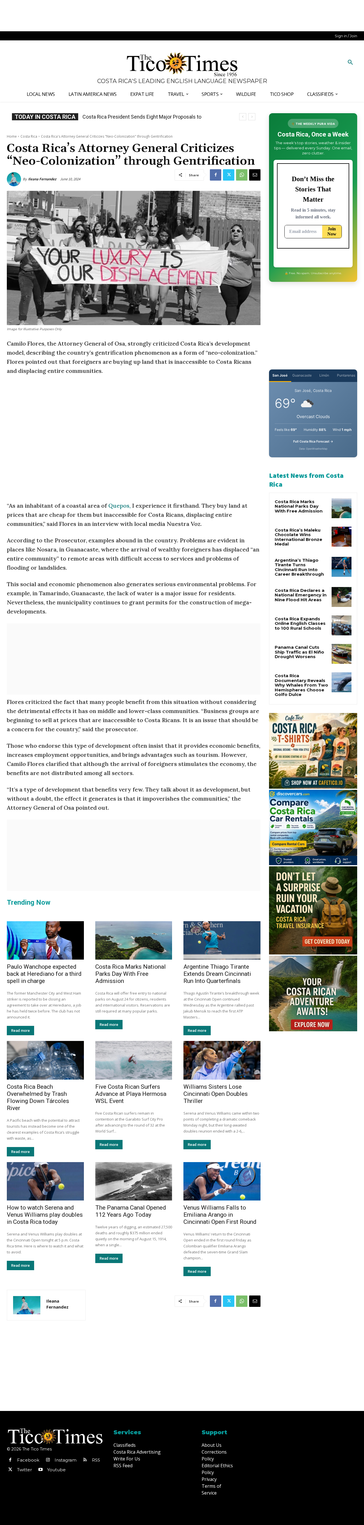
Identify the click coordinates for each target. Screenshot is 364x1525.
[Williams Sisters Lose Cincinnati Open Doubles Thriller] (221, 1060)
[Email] (254, 175)
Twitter (24, 1469)
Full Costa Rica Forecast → (313, 441)
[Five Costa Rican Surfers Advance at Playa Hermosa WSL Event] (133, 1060)
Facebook (28, 1460)
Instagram (65, 1460)
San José (280, 375)
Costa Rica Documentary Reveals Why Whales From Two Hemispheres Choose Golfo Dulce (301, 685)
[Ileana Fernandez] (15, 179)
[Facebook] (215, 175)
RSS (96, 1460)
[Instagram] (47, 1460)
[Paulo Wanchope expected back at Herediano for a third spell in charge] (45, 940)
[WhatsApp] (241, 175)
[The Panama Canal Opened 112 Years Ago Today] (133, 1181)
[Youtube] (40, 1469)
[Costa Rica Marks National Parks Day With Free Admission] (133, 940)
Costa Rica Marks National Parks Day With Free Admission (130, 973)
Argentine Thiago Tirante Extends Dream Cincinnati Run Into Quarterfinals (217, 973)
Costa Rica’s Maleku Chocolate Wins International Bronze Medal (298, 537)
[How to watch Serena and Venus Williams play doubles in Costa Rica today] (45, 1181)
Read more (20, 1030)
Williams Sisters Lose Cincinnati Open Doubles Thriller (215, 1093)
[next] (251, 116)
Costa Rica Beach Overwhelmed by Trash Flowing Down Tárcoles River (38, 1097)
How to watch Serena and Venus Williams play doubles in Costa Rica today (45, 1214)
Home (12, 136)
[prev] (242, 116)
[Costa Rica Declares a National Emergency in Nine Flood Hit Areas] (341, 597)
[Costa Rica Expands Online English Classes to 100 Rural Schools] (341, 625)
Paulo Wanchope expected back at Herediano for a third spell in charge (44, 973)
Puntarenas (346, 375)
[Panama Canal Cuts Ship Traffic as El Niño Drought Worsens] (341, 654)
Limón (324, 375)
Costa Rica (28, 136)
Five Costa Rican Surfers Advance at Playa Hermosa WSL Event (130, 1093)
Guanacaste (302, 375)
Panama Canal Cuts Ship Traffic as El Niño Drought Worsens (299, 651)
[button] (350, 62)
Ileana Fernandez (42, 179)
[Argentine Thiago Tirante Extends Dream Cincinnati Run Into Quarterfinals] (221, 940)
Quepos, (119, 505)
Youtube (56, 1469)
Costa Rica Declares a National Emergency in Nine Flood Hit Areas (300, 595)
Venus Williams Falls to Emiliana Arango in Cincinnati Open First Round (220, 1214)
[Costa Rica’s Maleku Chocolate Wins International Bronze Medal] (341, 537)
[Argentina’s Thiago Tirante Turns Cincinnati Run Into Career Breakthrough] (341, 567)
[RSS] (85, 1460)
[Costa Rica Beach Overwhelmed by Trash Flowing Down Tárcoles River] (45, 1060)
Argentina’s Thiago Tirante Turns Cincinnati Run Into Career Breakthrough (299, 567)
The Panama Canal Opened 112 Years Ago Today (130, 1211)
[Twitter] (228, 175)
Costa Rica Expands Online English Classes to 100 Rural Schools (300, 623)
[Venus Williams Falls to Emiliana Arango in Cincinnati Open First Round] (221, 1181)
